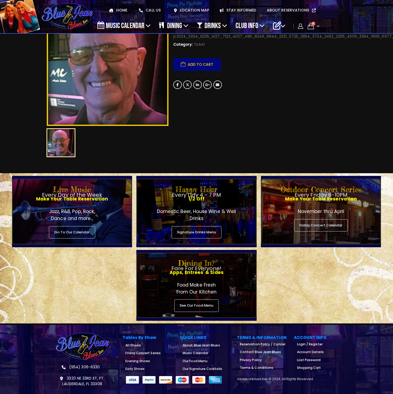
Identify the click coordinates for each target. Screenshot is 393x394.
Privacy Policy (251, 360)
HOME (121, 10)
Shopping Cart (309, 367)
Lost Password (309, 360)
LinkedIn (197, 84)
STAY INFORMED (240, 10)
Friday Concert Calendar (321, 225)
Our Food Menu (195, 361)
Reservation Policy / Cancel (262, 344)
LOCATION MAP (194, 10)
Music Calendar (125, 25)
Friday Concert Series (142, 353)
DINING (174, 25)
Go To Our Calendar (72, 232)
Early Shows (135, 368)
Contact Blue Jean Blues (260, 352)
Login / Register (310, 344)
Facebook (177, 84)
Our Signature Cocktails (202, 368)
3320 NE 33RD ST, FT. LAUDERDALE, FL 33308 (83, 381)
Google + (207, 84)
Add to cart (200, 64)
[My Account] (300, 26)
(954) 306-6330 (84, 367)
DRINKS (213, 25)
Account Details (310, 352)
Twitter (187, 84)
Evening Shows (137, 361)
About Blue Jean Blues (201, 345)
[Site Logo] (67, 16)
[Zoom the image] (82, 335)
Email (217, 84)
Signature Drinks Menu (196, 232)
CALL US (153, 10)
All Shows (133, 345)
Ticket (199, 44)
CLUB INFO (247, 25)
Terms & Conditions (256, 367)
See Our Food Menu (196, 305)
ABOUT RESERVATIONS (288, 10)
